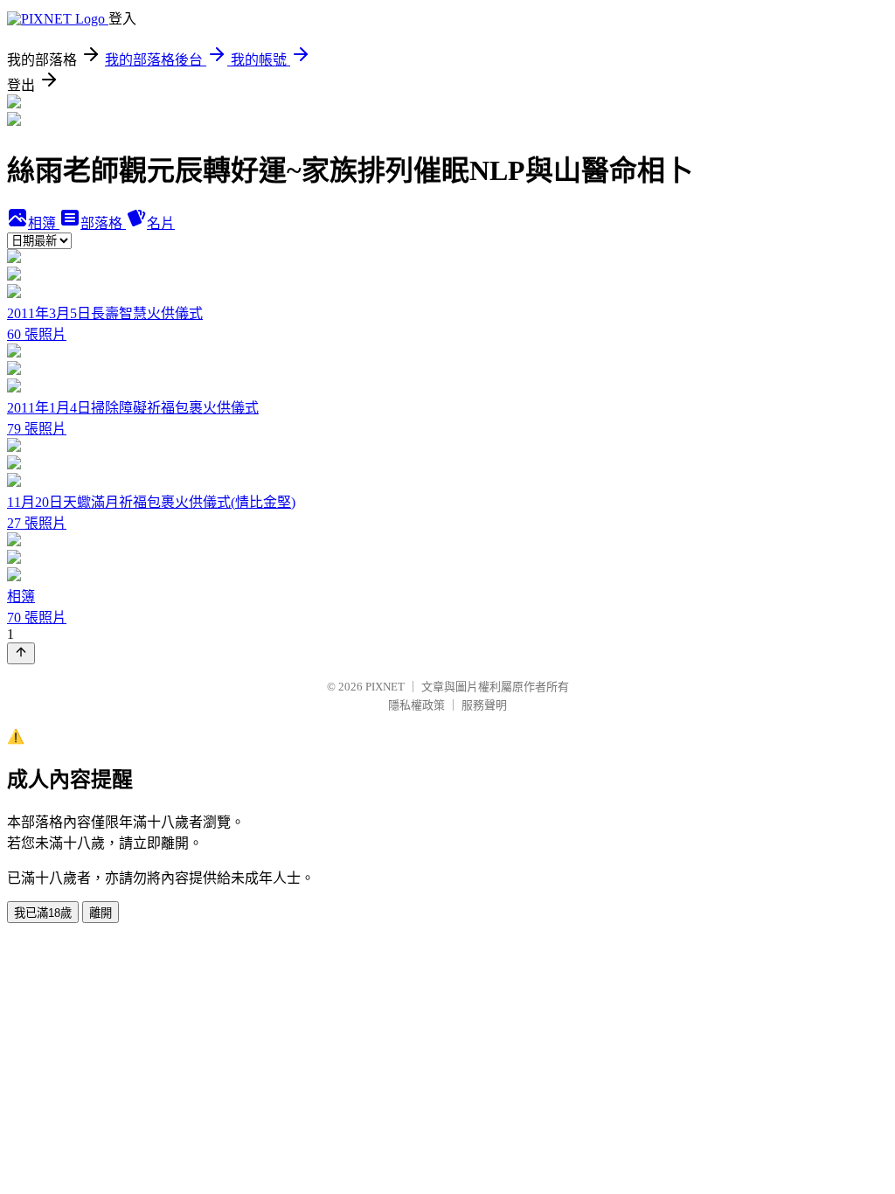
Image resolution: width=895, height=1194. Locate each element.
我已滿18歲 (43, 913)
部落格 (103, 223)
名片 (161, 223)
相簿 (43, 223)
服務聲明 (484, 705)
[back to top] (21, 653)
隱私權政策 (416, 705)
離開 (100, 913)
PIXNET (385, 686)
